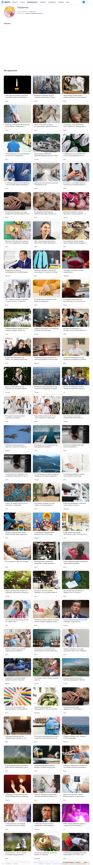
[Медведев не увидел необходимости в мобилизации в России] (17, 264)
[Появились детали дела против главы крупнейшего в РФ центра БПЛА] (46, 351)
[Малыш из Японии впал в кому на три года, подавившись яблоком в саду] (17, 235)
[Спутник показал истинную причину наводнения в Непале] (75, 672)
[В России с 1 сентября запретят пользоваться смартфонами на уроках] (75, 176)
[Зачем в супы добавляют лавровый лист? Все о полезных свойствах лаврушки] (46, 701)
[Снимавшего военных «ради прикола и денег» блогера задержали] (17, 672)
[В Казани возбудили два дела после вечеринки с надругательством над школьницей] (75, 438)
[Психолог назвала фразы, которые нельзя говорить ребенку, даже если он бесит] (46, 613)
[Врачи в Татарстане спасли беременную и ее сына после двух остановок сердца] (75, 788)
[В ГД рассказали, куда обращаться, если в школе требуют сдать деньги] (75, 701)
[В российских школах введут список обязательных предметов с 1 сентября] (75, 235)
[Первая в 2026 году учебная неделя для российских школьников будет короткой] (17, 642)
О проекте (41, 863)
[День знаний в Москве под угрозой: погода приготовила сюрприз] (17, 380)
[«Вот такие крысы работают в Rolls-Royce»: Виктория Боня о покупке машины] (46, 235)
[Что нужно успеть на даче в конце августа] (46, 672)
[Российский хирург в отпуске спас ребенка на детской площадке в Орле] (75, 468)
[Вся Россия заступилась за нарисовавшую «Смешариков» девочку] (17, 701)
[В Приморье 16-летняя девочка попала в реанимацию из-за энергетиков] (75, 147)
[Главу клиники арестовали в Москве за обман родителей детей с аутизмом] (46, 759)
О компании (8, 863)
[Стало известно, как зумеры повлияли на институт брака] (17, 817)
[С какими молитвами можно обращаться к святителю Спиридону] (46, 526)
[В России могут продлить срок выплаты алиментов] (46, 293)
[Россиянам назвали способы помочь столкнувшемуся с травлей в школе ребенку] (46, 497)
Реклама (15, 863)
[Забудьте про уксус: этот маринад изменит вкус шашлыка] (46, 322)
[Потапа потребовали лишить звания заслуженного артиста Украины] (75, 380)
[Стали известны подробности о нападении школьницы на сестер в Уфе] (17, 468)
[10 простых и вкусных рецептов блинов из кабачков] (46, 846)
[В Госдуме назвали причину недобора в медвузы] (17, 409)
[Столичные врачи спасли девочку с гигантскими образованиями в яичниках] (17, 176)
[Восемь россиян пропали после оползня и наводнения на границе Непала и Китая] (46, 380)
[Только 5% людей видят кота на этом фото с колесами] (17, 497)
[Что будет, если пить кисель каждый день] (75, 264)
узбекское (32, 11)
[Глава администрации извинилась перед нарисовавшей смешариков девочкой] (75, 555)
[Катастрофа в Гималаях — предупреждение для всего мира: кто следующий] (46, 147)
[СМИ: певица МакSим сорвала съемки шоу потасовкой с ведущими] (75, 817)
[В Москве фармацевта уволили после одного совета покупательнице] (75, 497)
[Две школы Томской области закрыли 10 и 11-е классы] (75, 584)
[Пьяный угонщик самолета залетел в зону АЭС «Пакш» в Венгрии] (17, 438)
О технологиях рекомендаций (60, 863)
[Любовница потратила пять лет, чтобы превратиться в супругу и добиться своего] (17, 788)
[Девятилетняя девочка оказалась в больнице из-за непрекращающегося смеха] (46, 176)
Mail (3, 863)
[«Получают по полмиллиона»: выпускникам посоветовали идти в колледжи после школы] (46, 642)
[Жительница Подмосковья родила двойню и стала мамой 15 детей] (75, 89)
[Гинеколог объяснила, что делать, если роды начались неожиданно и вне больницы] (75, 759)
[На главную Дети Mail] (7, 2)
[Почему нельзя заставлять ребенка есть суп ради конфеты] (46, 584)
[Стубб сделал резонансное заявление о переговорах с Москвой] (46, 817)
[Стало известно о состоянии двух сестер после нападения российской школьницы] (17, 147)
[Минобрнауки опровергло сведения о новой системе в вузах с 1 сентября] (46, 555)
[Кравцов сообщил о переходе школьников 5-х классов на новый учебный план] (46, 264)
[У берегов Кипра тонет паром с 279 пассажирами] (75, 730)
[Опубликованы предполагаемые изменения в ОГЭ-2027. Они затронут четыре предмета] (75, 846)
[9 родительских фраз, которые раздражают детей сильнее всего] (17, 205)
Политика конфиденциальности (77, 863)
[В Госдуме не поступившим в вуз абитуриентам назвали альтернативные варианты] (46, 438)
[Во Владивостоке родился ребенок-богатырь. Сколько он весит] (46, 205)
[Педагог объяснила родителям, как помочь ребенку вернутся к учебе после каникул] (46, 788)
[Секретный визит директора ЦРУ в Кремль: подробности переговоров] (75, 613)
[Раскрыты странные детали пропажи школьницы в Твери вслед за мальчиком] (46, 89)
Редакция (48, 863)
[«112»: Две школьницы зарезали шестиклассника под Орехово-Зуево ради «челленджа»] (17, 89)
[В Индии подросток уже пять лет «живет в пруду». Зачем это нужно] (17, 322)
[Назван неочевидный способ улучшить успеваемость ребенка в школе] (75, 351)
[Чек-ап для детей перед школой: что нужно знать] (17, 613)
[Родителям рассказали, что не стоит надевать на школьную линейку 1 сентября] (46, 409)
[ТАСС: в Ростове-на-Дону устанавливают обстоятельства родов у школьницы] (46, 118)
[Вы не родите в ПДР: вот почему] (17, 555)
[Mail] (2, 2)
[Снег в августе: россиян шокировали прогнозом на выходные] (75, 409)
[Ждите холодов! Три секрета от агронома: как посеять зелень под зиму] (17, 584)
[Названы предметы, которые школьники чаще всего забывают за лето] (75, 642)
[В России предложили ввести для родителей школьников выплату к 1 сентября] (46, 730)
